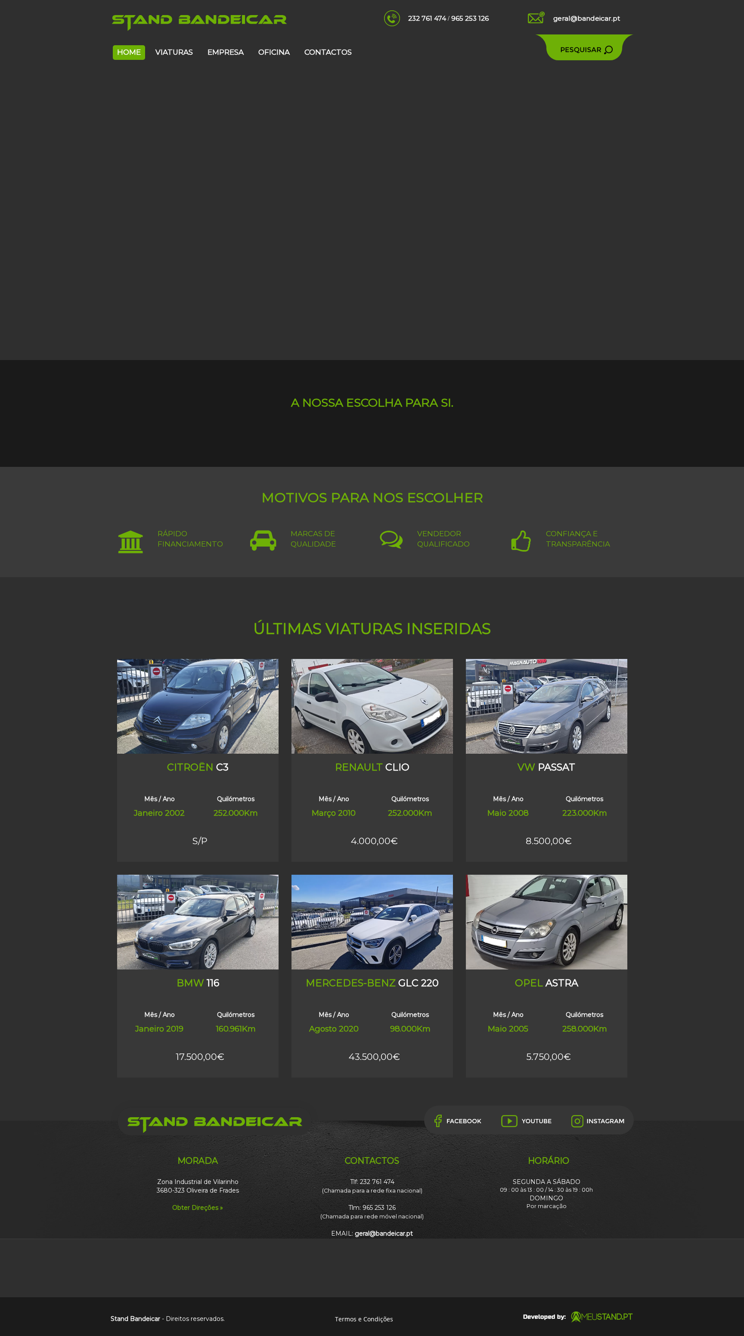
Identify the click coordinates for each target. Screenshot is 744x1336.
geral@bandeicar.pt (586, 18)
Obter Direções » (197, 1208)
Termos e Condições (364, 1319)
